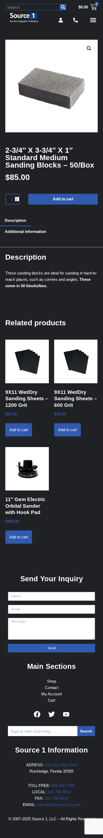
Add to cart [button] (18, 429)
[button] (93, 20)
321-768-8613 (56, 798)
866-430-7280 (63, 785)
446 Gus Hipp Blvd (61, 765)
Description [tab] (15, 220)
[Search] (63, 7)
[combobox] (33, 7)
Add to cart (63, 199)
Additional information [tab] (25, 231)
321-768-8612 (59, 792)
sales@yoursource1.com (58, 804)
